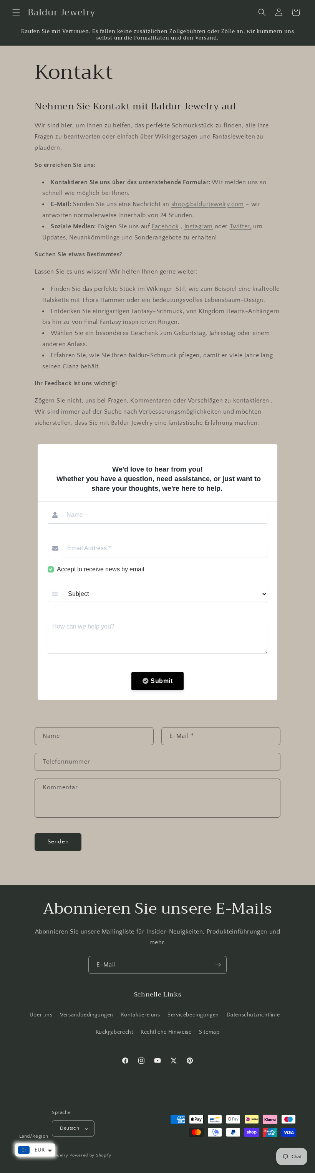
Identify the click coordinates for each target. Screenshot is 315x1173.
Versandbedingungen (86, 1015)
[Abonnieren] (217, 965)
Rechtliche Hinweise (166, 1032)
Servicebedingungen (193, 1015)
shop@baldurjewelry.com (207, 204)
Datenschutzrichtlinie (253, 1015)
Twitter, (241, 226)
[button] (16, 12)
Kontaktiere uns (140, 1015)
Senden (58, 841)
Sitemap (209, 1032)
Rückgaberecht (114, 1032)
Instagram (198, 226)
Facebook (165, 226)
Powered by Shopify (90, 1155)
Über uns (41, 1015)
